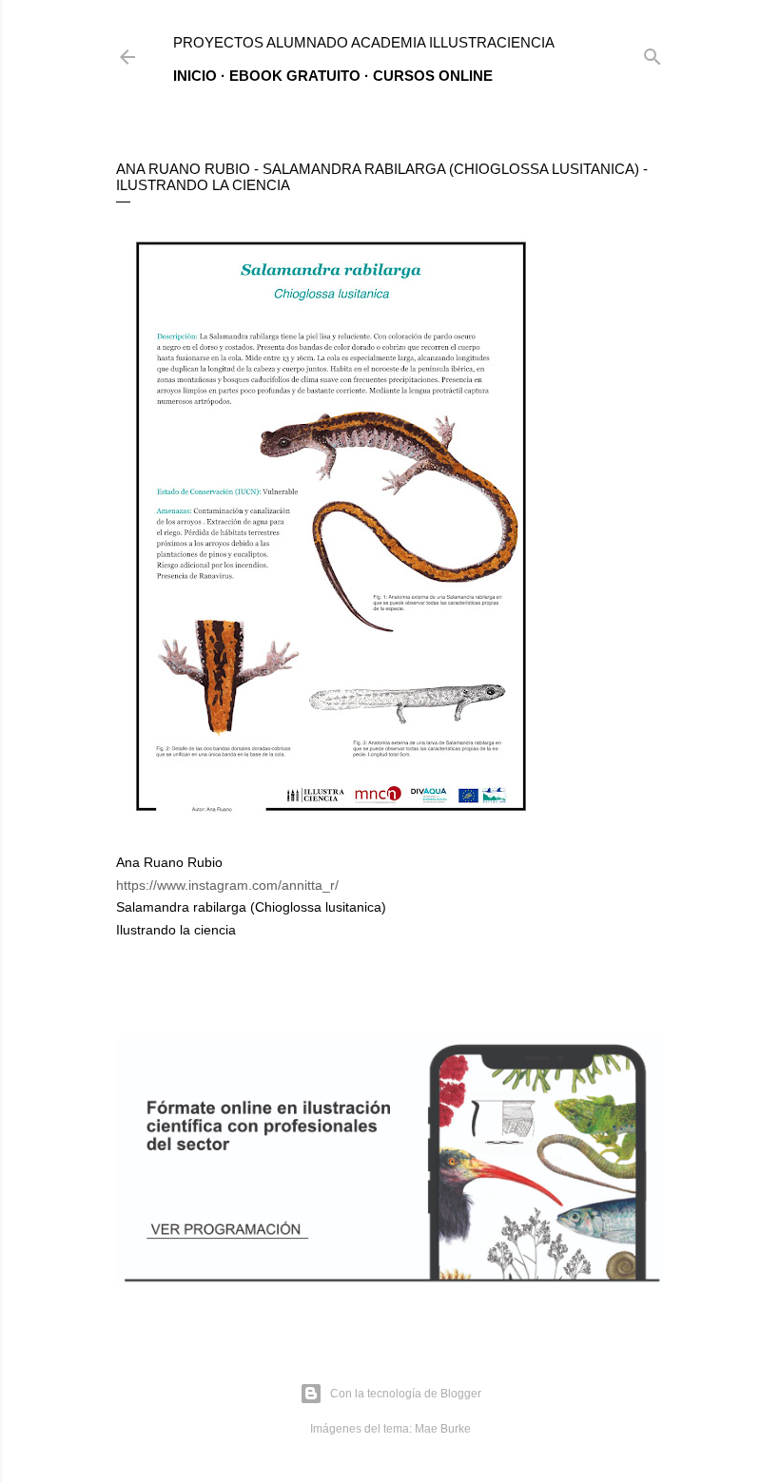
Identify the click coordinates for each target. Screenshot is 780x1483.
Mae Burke (443, 1428)
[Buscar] (652, 52)
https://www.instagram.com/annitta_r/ (227, 885)
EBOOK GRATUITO (295, 75)
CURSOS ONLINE (433, 75)
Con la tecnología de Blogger (405, 1393)
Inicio (195, 75)
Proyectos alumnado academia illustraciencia (364, 42)
